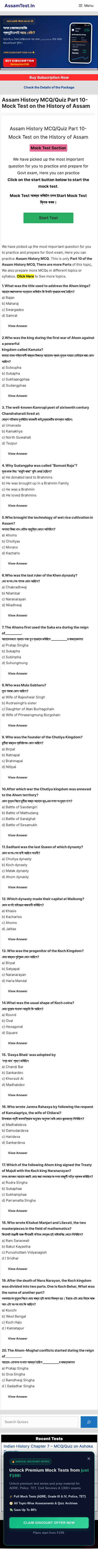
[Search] (89, 1422)
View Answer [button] (17, 326)
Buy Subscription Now (49, 77)
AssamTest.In (20, 5)
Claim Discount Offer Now (49, 1522)
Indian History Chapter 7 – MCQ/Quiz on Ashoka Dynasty (48, 1449)
